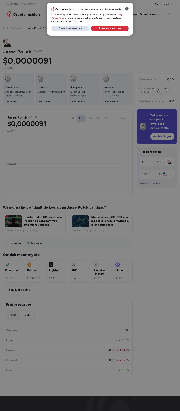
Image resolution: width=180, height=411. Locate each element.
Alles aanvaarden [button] (110, 28)
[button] (70, 28)
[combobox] (127, 9)
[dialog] (90, 19)
